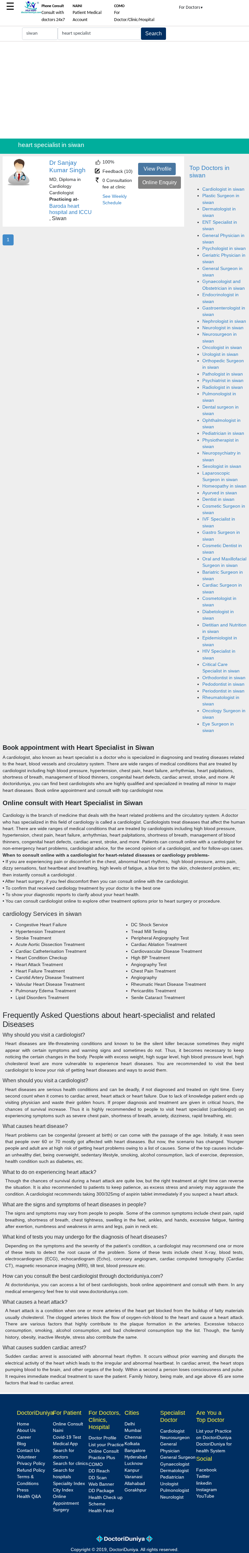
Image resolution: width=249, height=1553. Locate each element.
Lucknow (133, 1463)
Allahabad (134, 1483)
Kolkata (132, 1443)
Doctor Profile (102, 1437)
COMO (96, 1464)
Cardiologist (172, 1431)
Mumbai (132, 1430)
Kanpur (131, 1470)
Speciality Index (69, 1483)
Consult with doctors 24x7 (53, 13)
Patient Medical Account (87, 13)
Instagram (206, 1489)
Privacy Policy (31, 1463)
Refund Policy (31, 1470)
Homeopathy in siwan (224, 486)
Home (23, 1424)
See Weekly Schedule (114, 199)
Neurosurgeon (175, 1437)
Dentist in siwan (218, 499)
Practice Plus (102, 1457)
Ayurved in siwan (219, 492)
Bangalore (135, 1450)
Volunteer (26, 1457)
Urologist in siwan (220, 354)
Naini (58, 1430)
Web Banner (101, 1484)
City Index (63, 1490)
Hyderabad (135, 1457)
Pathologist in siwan (222, 374)
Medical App (65, 1443)
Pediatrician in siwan (223, 433)
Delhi (129, 1424)
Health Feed (101, 1510)
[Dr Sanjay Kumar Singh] (18, 184)
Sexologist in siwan (221, 466)
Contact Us (28, 1450)
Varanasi (133, 1476)
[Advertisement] (124, 90)
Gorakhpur (135, 1490)
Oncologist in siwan (222, 347)
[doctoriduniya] (31, 12)
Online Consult (68, 1424)
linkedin (204, 1483)
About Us (26, 1430)
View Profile (158, 169)
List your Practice (106, 1444)
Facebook (206, 1470)
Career (24, 1437)
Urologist (169, 1483)
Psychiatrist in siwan (222, 380)
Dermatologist (174, 1470)
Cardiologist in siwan (223, 189)
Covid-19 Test (67, 1437)
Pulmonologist (174, 1490)
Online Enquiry (159, 182)
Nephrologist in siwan (224, 321)
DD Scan (98, 1477)
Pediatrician (172, 1477)
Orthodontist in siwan (223, 677)
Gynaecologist (174, 1464)
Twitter (203, 1476)
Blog (21, 1443)
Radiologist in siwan (222, 387)
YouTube (205, 1496)
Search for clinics (70, 1463)
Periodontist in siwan (223, 691)
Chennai (133, 1437)
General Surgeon (178, 1457)
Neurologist (172, 1497)
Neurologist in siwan (222, 327)
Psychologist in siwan (224, 248)
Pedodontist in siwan (223, 684)
